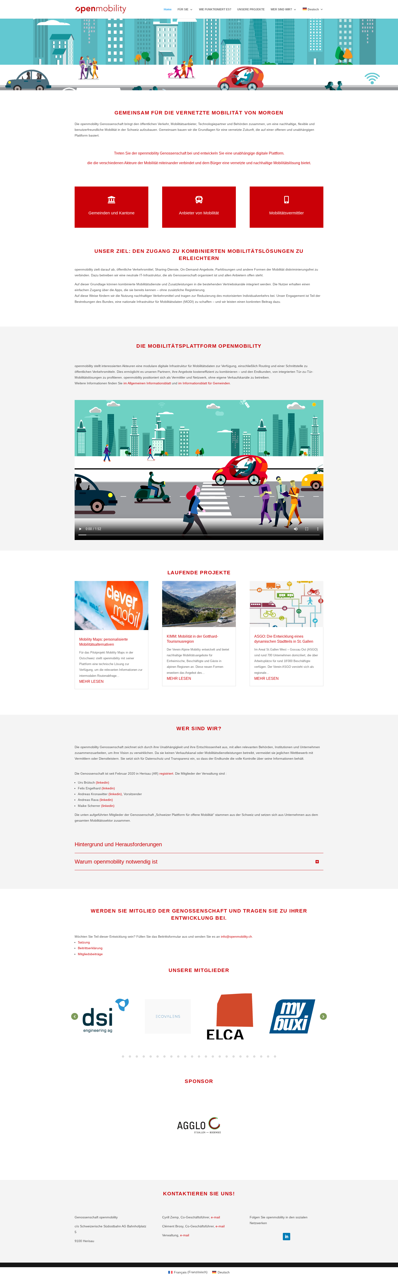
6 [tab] (157, 1056)
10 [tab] (185, 1056)
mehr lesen (91, 681)
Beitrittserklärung (90, 948)
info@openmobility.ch (236, 936)
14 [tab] (213, 1056)
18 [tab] (240, 1056)
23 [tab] (275, 1056)
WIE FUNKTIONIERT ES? (215, 9)
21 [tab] (261, 1056)
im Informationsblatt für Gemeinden (204, 383)
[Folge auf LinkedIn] (286, 1236)
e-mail (215, 1217)
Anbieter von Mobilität (199, 213)
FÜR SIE (183, 9)
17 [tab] (233, 1056)
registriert (166, 773)
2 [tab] (130, 1056)
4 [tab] (144, 1056)
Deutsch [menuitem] (224, 1272)
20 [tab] (254, 1056)
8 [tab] (171, 1056)
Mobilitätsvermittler (286, 213)
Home (168, 9)
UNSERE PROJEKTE (251, 9)
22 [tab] (268, 1056)
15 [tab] (220, 1056)
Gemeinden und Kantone (111, 213)
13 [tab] (206, 1056)
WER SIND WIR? (281, 9)
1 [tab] (123, 1056)
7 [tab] (164, 1056)
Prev (74, 1016)
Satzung (84, 942)
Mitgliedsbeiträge (90, 954)
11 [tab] (192, 1056)
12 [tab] (199, 1056)
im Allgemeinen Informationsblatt (147, 383)
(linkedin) (102, 782)
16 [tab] (226, 1056)
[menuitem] (313, 13)
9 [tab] (178, 1056)
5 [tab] (150, 1056)
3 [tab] (137, 1056)
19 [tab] (247, 1056)
